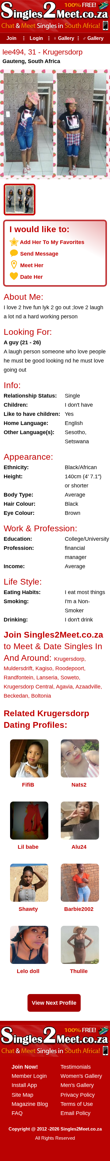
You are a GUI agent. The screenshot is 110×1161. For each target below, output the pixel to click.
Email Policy (75, 1113)
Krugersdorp (69, 659)
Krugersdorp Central (28, 687)
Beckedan (16, 696)
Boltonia (41, 696)
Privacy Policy (78, 1095)
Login (36, 38)
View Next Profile (54, 1003)
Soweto (70, 677)
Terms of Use (77, 1104)
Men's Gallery (77, 1085)
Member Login (29, 1076)
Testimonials (76, 1067)
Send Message (39, 254)
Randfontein (18, 677)
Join (11, 38)
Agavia (64, 687)
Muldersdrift (18, 668)
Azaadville (88, 687)
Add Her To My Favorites (52, 242)
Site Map (22, 1095)
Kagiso (43, 668)
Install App (24, 1085)
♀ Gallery (63, 38)
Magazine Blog (30, 1104)
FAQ (17, 1113)
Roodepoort (69, 668)
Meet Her (31, 265)
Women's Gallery (81, 1076)
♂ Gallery (93, 38)
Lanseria (46, 677)
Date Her (31, 277)
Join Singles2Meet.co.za (53, 634)
